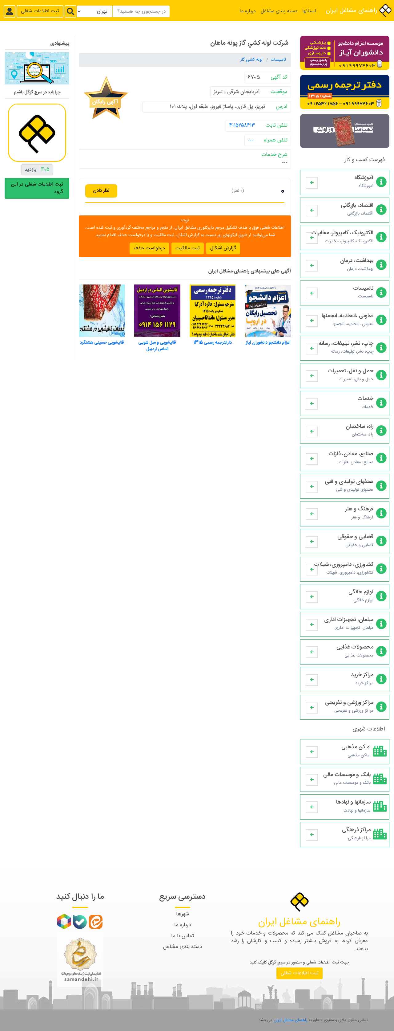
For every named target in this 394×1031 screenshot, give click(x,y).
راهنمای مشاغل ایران (352, 11)
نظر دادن (101, 190)
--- (250, 140)
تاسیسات (278, 59)
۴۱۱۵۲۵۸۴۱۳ (242, 125)
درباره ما (247, 11)
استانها (309, 11)
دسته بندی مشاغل (279, 11)
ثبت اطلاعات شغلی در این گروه (37, 188)
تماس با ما (182, 936)
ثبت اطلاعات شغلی (40, 11)
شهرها (182, 914)
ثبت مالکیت (187, 248)
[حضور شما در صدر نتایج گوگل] (37, 70)
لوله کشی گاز (252, 59)
